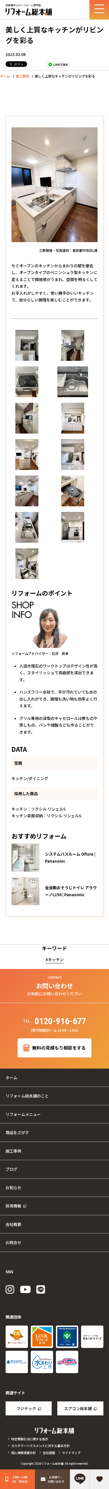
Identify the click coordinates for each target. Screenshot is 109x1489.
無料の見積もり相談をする (59, 1048)
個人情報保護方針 (23, 1452)
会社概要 (13, 1224)
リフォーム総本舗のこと (27, 1096)
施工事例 (22, 76)
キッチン (56, 959)
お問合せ (13, 1242)
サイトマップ (71, 1452)
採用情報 (13, 1206)
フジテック (26, 1408)
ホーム (5, 76)
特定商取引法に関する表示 (29, 1439)
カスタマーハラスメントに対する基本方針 (40, 1445)
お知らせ (13, 1187)
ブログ (11, 1169)
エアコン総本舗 (78, 1408)
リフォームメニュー (23, 1114)
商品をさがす (17, 1132)
